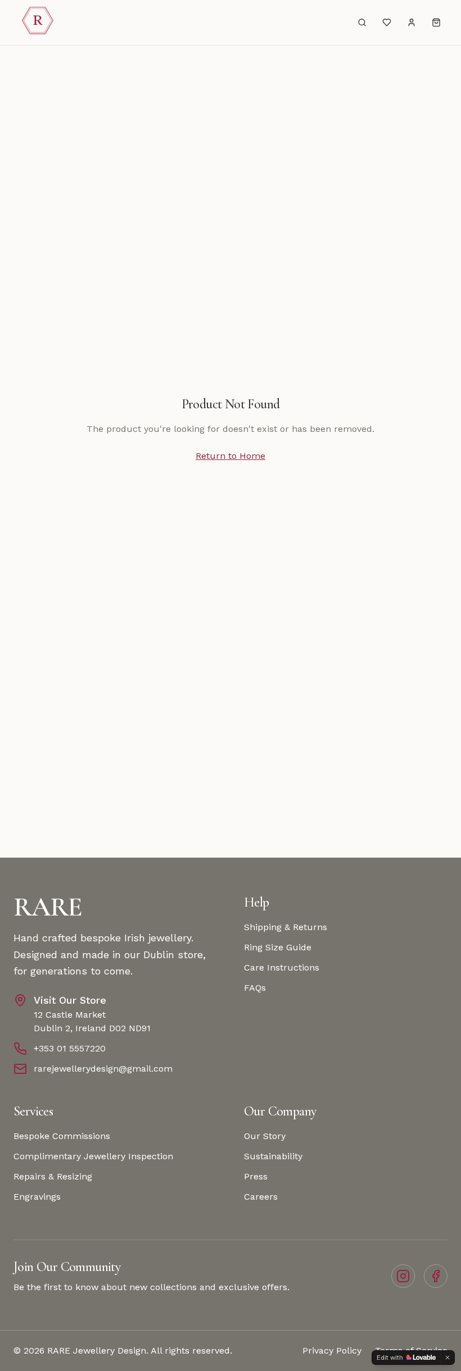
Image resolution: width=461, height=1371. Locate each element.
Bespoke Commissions (61, 1136)
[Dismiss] (447, 1357)
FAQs (255, 987)
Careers (261, 1196)
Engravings (37, 1196)
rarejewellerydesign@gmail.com (103, 1068)
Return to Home (230, 455)
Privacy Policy (331, 1350)
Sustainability (273, 1156)
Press (256, 1176)
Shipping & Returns (285, 927)
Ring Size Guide (277, 947)
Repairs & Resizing (52, 1176)
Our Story (265, 1136)
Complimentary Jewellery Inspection (93, 1156)
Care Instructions (281, 967)
